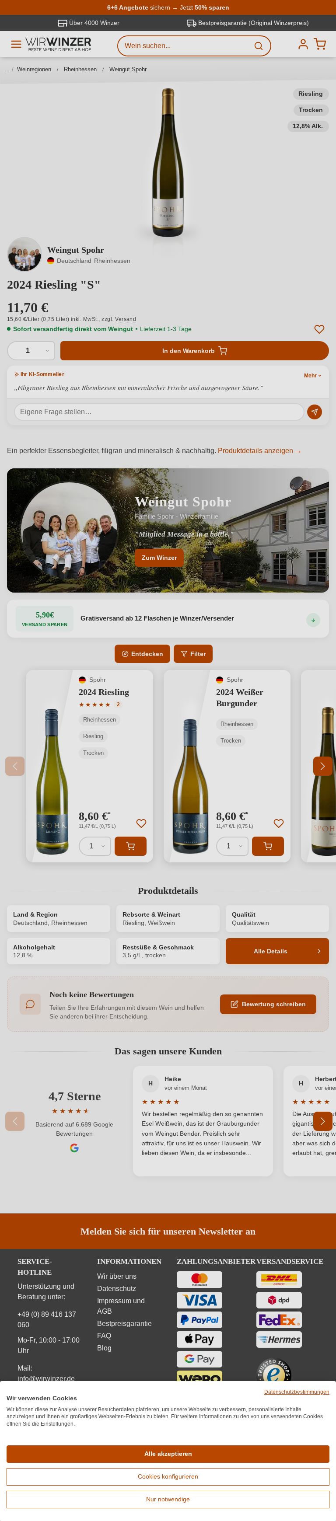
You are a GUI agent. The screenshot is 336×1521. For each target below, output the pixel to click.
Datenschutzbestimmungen (296, 1392)
